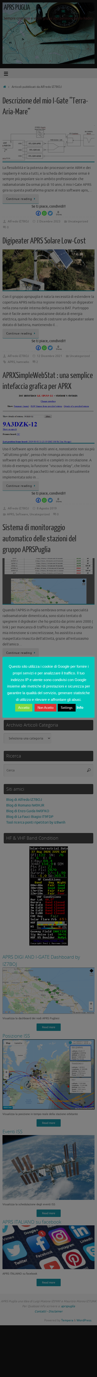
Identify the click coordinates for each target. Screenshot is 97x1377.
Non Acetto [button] (45, 708)
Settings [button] (67, 708)
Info (80, 707)
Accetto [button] (23, 708)
